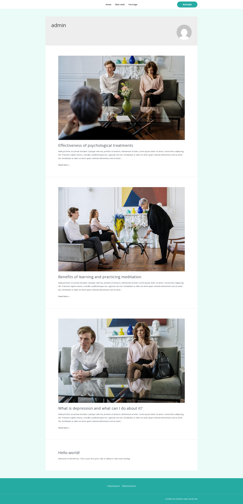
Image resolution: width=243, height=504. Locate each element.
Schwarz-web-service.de (186, 499)
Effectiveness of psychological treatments (95, 145)
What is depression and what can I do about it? (100, 408)
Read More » (63, 165)
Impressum (113, 485)
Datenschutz (129, 485)
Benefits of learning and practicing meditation (99, 276)
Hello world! (69, 452)
